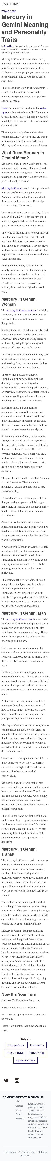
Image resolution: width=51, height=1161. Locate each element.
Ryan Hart (8, 46)
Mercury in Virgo (36, 1052)
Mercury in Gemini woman (21, 310)
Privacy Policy (19, 1112)
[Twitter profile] (6, 1080)
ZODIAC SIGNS (8, 11)
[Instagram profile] (17, 1080)
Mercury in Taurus (15, 1052)
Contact (19, 1105)
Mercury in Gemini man (19, 619)
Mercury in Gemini (11, 188)
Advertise (19, 1118)
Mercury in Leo (37, 1045)
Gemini (5, 108)
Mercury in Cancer (15, 1045)
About (18, 1101)
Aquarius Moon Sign (25, 1060)
